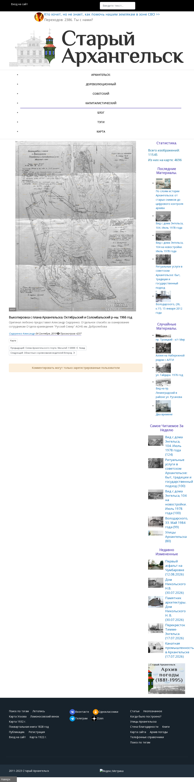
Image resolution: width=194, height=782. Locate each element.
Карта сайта (138, 732)
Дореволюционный (101, 84)
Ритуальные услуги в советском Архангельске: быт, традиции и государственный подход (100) (179, 473)
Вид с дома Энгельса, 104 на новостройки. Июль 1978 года (169, 247)
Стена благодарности (144, 726)
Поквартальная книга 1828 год (29, 726)
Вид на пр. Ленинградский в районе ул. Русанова (169, 393)
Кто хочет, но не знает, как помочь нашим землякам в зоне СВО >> (102, 14)
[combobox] (117, 5)
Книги (166, 726)
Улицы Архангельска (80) (176, 536)
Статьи (134, 711)
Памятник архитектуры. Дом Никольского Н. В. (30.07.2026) (175, 609)
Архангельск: (100, 74)
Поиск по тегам (140, 742)
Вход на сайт (19, 4)
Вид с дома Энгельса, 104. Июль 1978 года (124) (174, 446)
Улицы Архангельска (143, 721)
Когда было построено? (145, 716)
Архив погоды (159, 732)
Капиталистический (100, 103)
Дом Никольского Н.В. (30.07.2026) (175, 586)
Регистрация (37, 732)
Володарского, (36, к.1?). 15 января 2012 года (169, 308)
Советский (101, 93)
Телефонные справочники (147, 737)
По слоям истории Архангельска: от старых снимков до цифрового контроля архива (169, 199)
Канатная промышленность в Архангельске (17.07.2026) (179, 650)
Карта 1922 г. (38, 737)
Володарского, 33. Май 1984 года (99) (176, 522)
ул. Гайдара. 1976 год (169, 375)
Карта (101, 131)
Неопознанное (152, 711)
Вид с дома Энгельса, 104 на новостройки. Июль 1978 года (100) (176, 502)
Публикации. (17, 732)
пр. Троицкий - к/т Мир (170, 339)
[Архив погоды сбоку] (166, 678)
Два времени (164, 414)
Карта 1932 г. (17, 721)
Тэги (100, 122)
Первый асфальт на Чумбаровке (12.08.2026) (174, 567)
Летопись (39, 711)
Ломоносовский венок (44, 716)
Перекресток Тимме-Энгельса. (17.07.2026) (175, 631)
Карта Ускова (18, 716)
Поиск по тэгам (19, 711)
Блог (100, 112)
